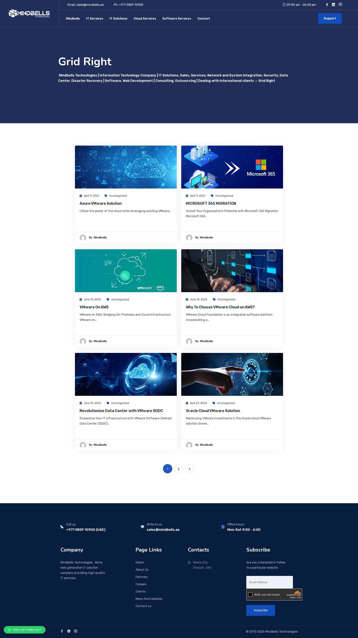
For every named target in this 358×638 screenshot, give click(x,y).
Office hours (235, 524)
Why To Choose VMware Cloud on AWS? (220, 307)
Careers (141, 584)
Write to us (154, 524)
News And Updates (149, 599)
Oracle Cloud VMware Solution (213, 410)
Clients (140, 591)
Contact (203, 18)
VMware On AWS (94, 307)
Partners (142, 577)
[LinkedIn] (68, 631)
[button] (24, 630)
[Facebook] (327, 5)
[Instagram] (340, 5)
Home (140, 562)
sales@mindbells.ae (163, 530)
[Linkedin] (333, 5)
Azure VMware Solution (101, 203)
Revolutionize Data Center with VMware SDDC (121, 410)
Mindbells (73, 18)
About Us (142, 569)
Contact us (143, 606)
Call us (71, 524)
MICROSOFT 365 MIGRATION (211, 203)
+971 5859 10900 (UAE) (86, 530)
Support (330, 18)
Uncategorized (118, 195)
